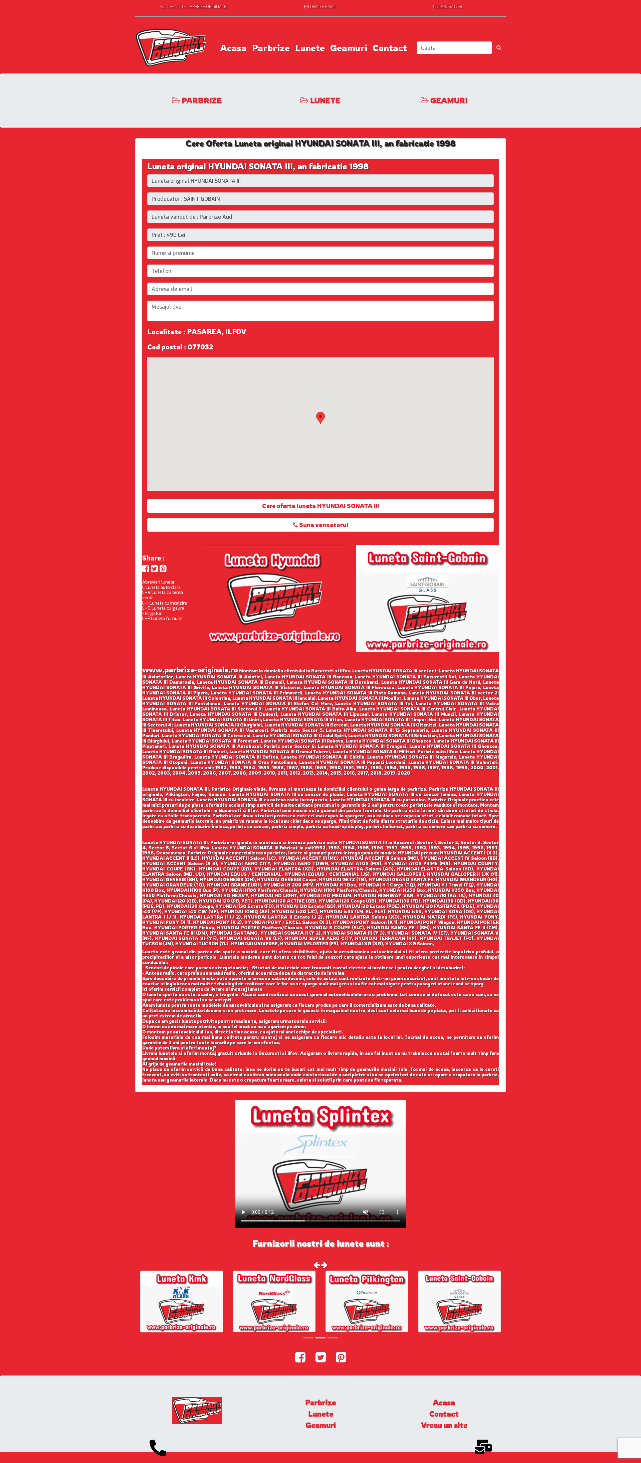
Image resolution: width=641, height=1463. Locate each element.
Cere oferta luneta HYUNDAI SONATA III (320, 505)
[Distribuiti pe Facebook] (145, 568)
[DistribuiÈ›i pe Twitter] (154, 568)
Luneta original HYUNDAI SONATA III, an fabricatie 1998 (258, 166)
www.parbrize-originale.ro (190, 669)
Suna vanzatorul (323, 524)
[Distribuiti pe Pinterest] (163, 568)
